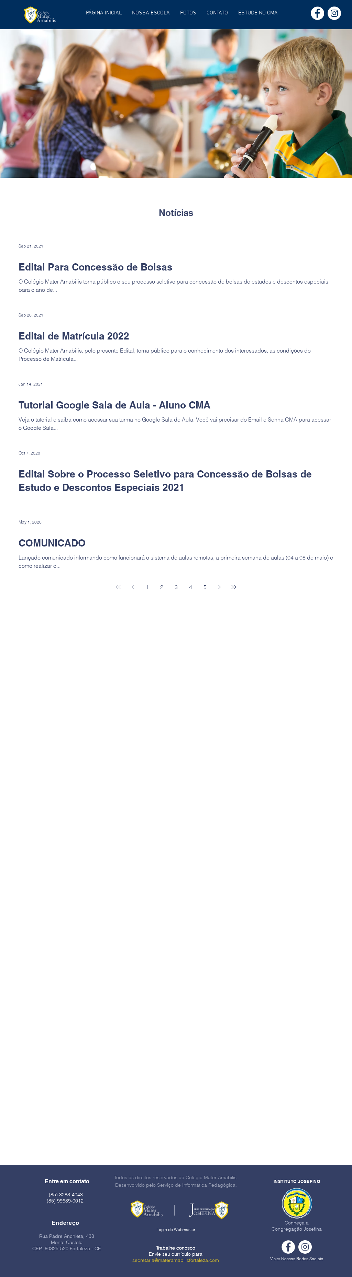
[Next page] (219, 587)
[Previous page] (132, 587)
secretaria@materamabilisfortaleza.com (175, 1260)
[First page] (118, 587)
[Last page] (234, 587)
